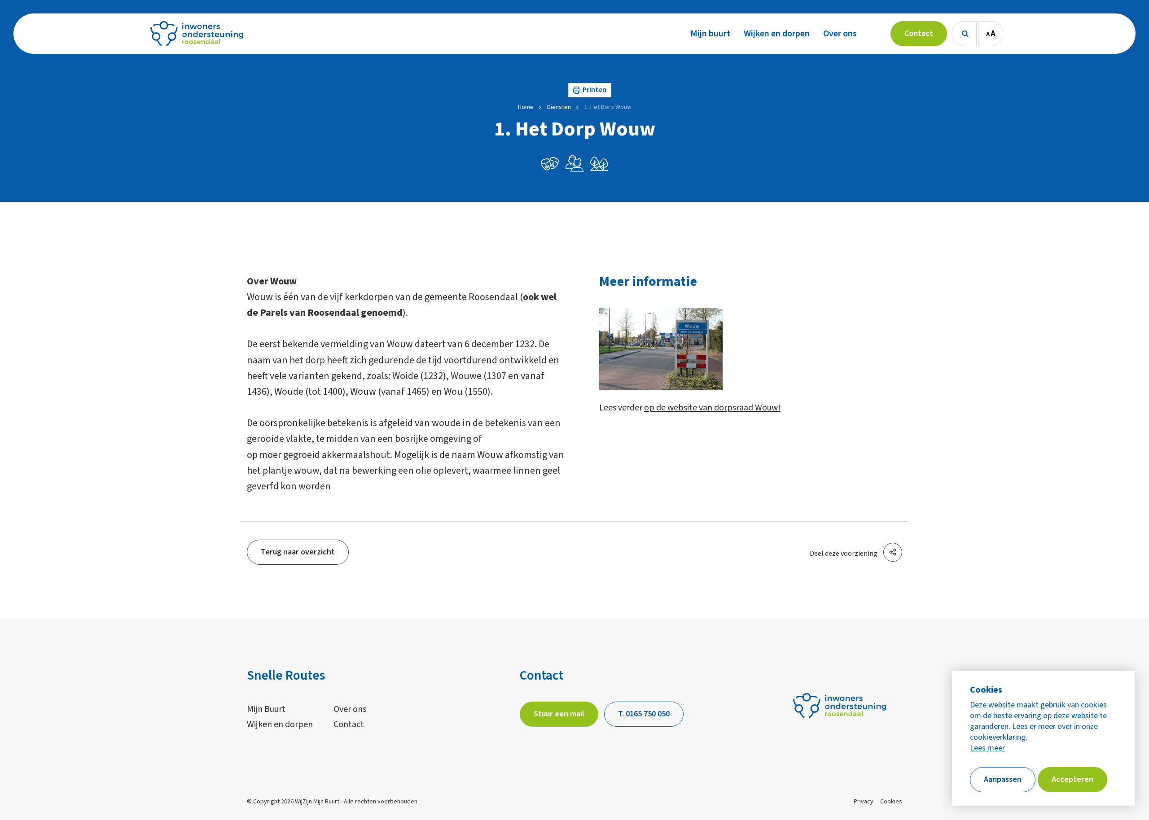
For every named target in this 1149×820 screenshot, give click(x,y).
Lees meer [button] (987, 748)
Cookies (891, 801)
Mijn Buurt (266, 709)
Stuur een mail (559, 714)
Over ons (349, 709)
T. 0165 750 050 (644, 714)
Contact (348, 724)
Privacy (863, 801)
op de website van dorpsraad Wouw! (712, 407)
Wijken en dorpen (280, 724)
